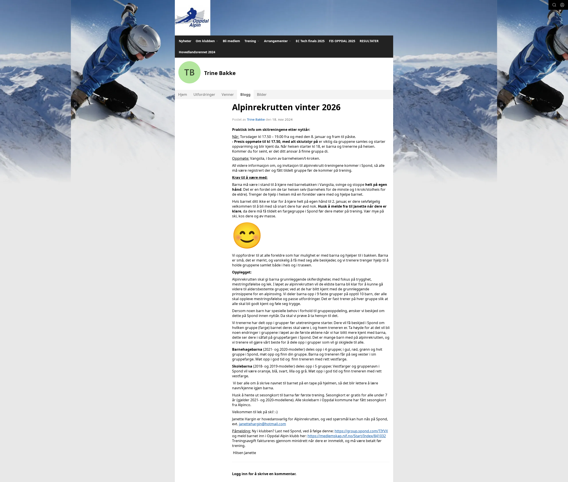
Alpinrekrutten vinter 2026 (286, 107)
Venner (228, 94)
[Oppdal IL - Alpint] (192, 17)
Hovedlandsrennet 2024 (197, 52)
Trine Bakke (256, 119)
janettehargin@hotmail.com (262, 423)
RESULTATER (369, 41)
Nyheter (185, 41)
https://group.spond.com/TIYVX (361, 431)
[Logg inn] (562, 5)
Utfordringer (204, 94)
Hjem (182, 94)
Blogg (245, 94)
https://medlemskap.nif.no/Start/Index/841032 (347, 435)
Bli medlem (231, 41)
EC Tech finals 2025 (310, 41)
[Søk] (554, 5)
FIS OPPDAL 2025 (342, 41)
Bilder (262, 94)
